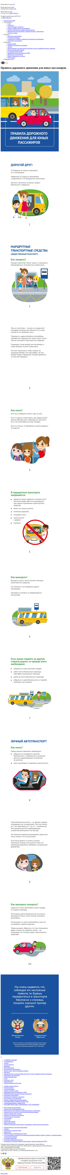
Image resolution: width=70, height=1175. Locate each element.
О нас (9, 23)
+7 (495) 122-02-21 (13, 13)
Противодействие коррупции (12, 1083)
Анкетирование (8, 1061)
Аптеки (10, 47)
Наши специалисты (10, 1123)
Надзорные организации (15, 40)
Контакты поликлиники (15, 36)
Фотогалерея (11, 57)
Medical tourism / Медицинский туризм (15, 1133)
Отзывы (6, 1129)
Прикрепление (12, 44)
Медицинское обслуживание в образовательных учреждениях (26, 31)
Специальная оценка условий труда (14, 1103)
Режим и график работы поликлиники (19, 28)
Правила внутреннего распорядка (17, 45)
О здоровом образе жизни (15, 51)
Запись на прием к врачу (11, 1090)
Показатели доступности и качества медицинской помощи (21, 1112)
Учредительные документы (15, 27)
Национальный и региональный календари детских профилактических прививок (31, 48)
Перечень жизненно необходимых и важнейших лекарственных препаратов (26, 1124)
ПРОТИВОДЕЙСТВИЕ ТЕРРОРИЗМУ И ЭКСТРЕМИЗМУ (21, 1104)
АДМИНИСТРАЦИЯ (10, 1060)
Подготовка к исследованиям (12, 1098)
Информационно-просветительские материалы (18, 1094)
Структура (11, 25)
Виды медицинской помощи (16, 50)
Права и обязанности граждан (16, 56)
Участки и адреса (13, 33)
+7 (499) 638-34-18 (6, 17)
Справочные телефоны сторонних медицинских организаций (26, 39)
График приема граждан (11, 1086)
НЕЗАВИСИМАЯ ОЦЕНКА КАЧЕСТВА (16, 1101)
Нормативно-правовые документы (14, 1097)
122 (14, 4)
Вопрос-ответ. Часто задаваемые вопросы (16, 1071)
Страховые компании (14, 37)
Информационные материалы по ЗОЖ (19, 53)
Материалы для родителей (15, 54)
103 (15, 9)
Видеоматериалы (9, 1067)
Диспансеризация (9, 1089)
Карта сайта (4, 1173)
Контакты (7, 1072)
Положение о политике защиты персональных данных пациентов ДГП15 (25, 1141)
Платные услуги (9, 59)
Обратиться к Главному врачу (12, 1130)
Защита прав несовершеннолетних (14, 1109)
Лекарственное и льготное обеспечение (15, 1127)
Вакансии (7, 1066)
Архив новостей (9, 1064)
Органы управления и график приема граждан (21, 30)
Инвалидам (7, 1132)
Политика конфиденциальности (13, 1140)
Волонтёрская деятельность (12, 1069)
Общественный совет (10, 1077)
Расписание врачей (9, 20)
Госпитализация (8, 1087)
